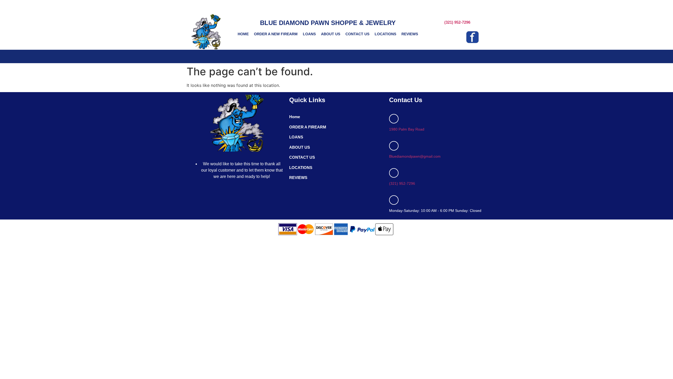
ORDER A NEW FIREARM (276, 34)
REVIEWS (409, 34)
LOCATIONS (385, 34)
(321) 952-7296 (457, 22)
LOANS (309, 34)
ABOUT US (330, 34)
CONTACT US (357, 34)
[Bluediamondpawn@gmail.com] (394, 146)
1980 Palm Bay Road (406, 129)
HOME (243, 34)
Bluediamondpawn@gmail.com (415, 156)
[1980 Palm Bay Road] (394, 118)
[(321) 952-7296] (394, 173)
